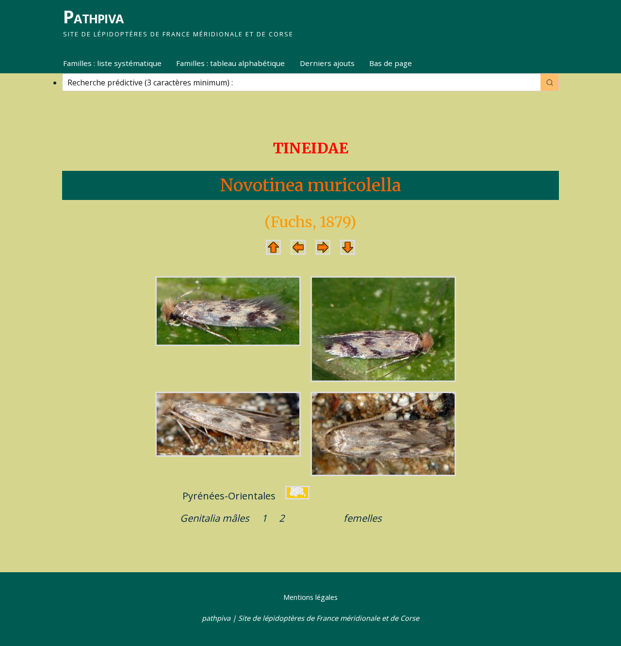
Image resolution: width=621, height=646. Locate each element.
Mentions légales (310, 597)
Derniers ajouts (327, 63)
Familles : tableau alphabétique (230, 63)
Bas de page (390, 63)
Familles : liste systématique (112, 63)
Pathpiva (93, 17)
